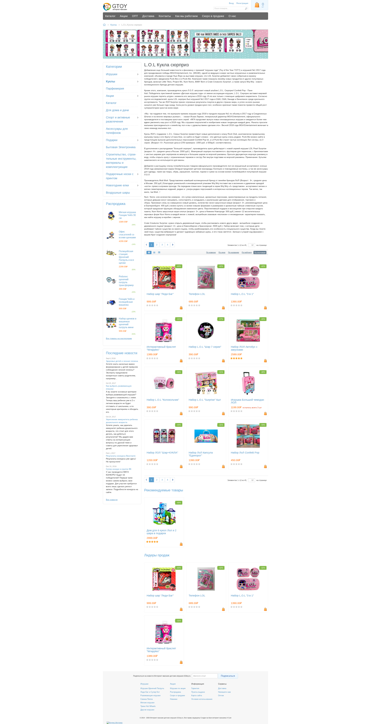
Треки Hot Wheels (148, 706)
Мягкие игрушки (147, 703)
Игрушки (144, 684)
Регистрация (242, 3)
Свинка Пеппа (146, 699)
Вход (231, 3)
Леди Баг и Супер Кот (150, 692)
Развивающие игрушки (150, 695)
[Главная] (123, 7)
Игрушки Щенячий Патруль (152, 688)
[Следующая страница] (172, 244)
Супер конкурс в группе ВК (118, 469)
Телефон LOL (197, 294)
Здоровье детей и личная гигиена (122, 361)
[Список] (154, 252)
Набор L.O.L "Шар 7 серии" (205, 347)
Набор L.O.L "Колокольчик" (163, 399)
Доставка (222, 688)
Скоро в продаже (177, 695)
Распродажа (175, 692)
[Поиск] (246, 8)
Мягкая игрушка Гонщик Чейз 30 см (127, 215)
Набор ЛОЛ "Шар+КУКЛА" (162, 452)
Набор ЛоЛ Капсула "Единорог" (201, 454)
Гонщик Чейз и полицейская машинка (126, 302)
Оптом (221, 695)
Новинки (173, 699)
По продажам (259, 252)
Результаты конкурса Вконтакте (121, 456)
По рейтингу (247, 252)
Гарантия (195, 688)
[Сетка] (149, 252)
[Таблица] (159, 252)
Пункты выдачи (198, 692)
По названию (233, 252)
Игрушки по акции (178, 688)
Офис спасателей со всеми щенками (127, 234)
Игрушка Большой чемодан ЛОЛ (247, 401)
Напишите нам (224, 692)
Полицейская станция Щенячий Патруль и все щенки (126, 257)
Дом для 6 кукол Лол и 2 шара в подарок (161, 532)
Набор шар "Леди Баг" (160, 294)
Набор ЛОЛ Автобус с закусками (244, 348)
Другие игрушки (147, 710)
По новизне (211, 252)
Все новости (112, 499)
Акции (173, 684)
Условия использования (201, 699)
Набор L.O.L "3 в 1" (242, 294)
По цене (222, 252)
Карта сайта (196, 695)
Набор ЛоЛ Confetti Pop (245, 452)
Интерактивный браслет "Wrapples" (161, 348)
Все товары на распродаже (119, 338)
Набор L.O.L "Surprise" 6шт (205, 399)
